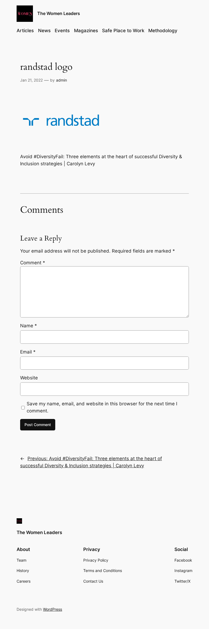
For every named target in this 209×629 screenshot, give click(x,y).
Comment (32, 262)
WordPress (52, 609)
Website (29, 378)
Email (28, 352)
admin (61, 80)
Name (28, 325)
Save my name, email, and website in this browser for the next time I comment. (102, 407)
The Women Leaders (58, 13)
